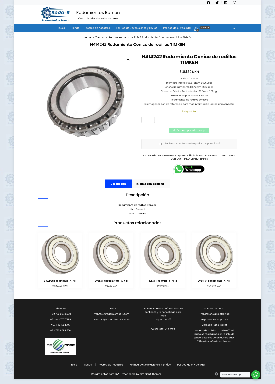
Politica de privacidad (177, 28)
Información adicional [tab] (150, 184)
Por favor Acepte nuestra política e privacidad (192, 143)
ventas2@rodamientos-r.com (112, 319)
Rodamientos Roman (98, 12)
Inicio (61, 28)
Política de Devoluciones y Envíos (136, 28)
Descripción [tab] (118, 184)
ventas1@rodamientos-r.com (111, 314)
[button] (128, 59)
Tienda (75, 28)
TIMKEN (204, 158)
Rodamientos (166, 155)
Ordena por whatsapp (190, 130)
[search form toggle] (234, 28)
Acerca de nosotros (98, 28)
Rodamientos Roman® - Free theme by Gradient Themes (126, 374)
